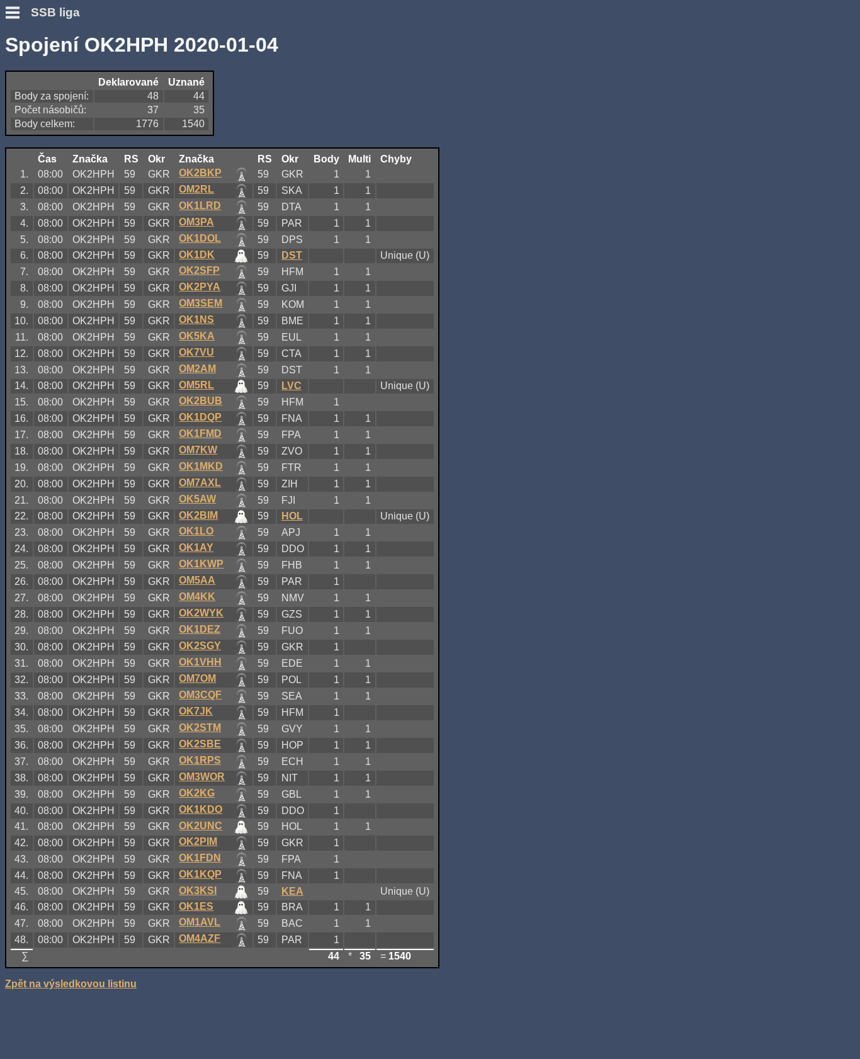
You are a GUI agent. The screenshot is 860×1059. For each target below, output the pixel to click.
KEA (292, 891)
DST (291, 255)
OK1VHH (200, 662)
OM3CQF (200, 694)
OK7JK (196, 711)
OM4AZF (199, 938)
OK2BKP (200, 172)
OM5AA (197, 580)
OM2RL (196, 189)
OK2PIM (198, 841)
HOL (292, 516)
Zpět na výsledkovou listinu (71, 983)
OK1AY (196, 547)
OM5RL (196, 385)
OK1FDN (200, 857)
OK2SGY (200, 645)
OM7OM (197, 678)
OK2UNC (200, 825)
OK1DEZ (199, 629)
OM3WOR (202, 776)
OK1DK (197, 254)
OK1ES (196, 906)
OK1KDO (200, 809)
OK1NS (196, 319)
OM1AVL (199, 922)
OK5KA (197, 336)
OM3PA (196, 222)
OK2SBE (200, 744)
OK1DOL (200, 238)
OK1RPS (200, 760)
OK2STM (200, 727)
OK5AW (197, 499)
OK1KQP (200, 874)
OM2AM (197, 368)
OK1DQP (200, 417)
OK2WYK (201, 613)
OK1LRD (200, 205)
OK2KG (197, 793)
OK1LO (196, 531)
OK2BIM (198, 515)
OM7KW (198, 450)
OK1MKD (201, 466)
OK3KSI (198, 890)
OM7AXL (200, 482)
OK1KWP (201, 563)
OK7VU (196, 352)
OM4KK (197, 596)
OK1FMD (200, 433)
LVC (291, 385)
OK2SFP (199, 270)
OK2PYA (199, 286)
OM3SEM (200, 303)
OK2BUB (200, 400)
